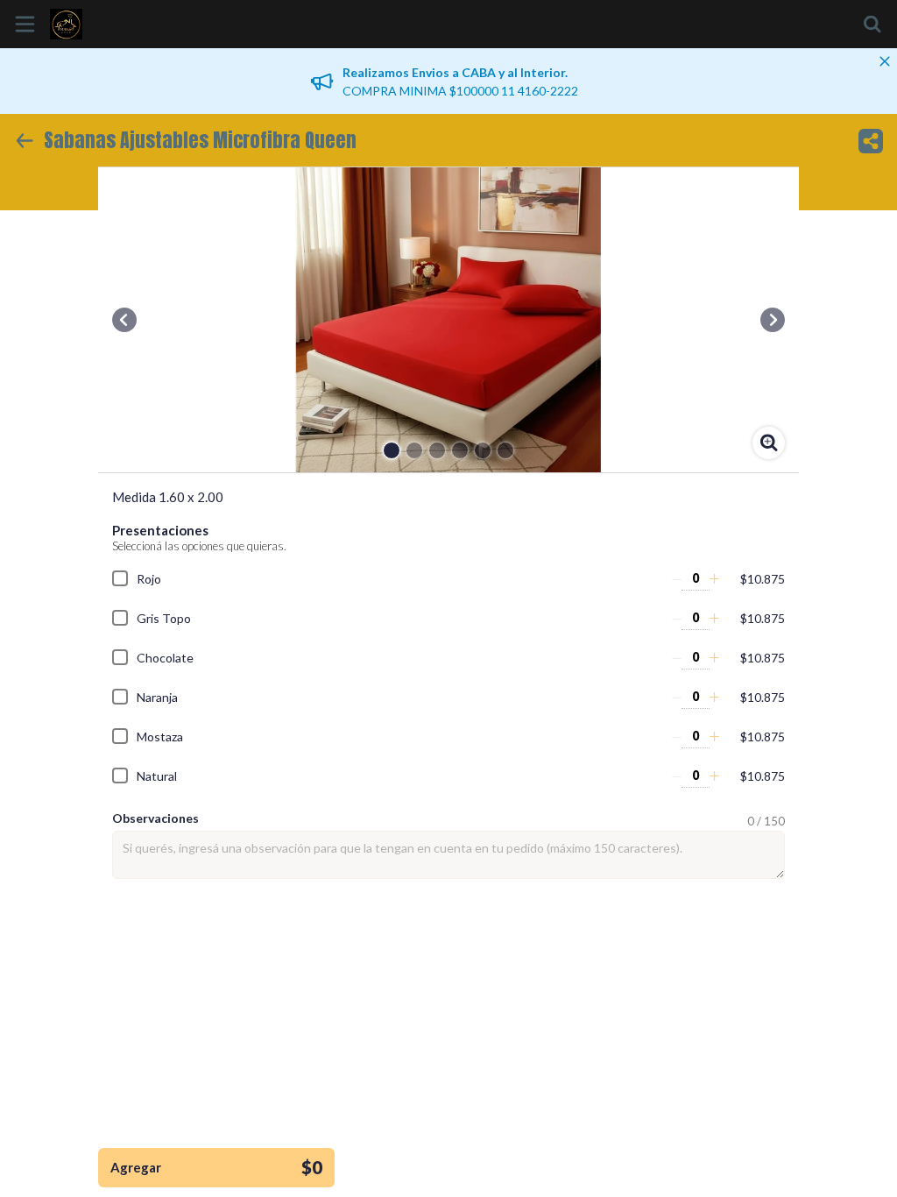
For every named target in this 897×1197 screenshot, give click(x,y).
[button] (124, 320)
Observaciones (155, 818)
